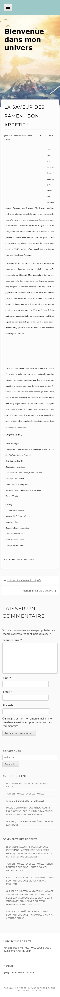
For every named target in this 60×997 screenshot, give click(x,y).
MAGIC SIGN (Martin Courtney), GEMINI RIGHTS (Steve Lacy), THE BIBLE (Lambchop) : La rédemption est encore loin (30, 811)
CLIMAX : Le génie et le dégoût (24, 580)
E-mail (7, 691)
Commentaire (12, 640)
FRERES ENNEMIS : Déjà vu (38, 590)
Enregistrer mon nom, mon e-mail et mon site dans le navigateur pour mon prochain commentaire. (27, 722)
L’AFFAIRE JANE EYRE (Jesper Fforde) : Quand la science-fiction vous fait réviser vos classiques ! (29, 853)
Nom (6, 678)
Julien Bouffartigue (18, 135)
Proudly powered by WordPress (25, 988)
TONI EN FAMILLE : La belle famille (25, 793)
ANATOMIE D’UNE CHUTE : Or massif (25, 800)
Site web (7, 705)
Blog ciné (27, 559)
